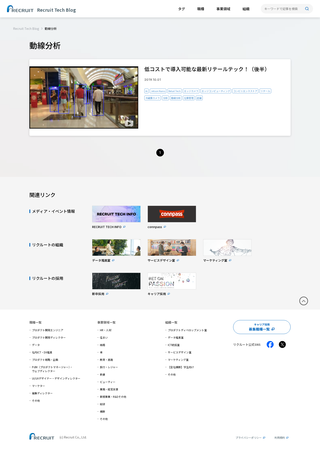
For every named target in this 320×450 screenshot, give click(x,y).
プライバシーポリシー (249, 437)
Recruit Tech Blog (26, 28)
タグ (181, 8)
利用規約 (280, 437)
